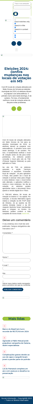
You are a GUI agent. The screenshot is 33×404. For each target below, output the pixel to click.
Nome (5, 257)
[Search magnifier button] (15, 14)
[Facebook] (13, 43)
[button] (16, 49)
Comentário (7, 233)
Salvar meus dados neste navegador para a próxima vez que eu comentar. (16, 284)
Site (3, 273)
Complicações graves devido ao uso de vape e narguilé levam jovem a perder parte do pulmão (16, 357)
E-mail (5, 265)
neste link (25, 213)
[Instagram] (19, 43)
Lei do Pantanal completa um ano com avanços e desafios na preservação (15, 371)
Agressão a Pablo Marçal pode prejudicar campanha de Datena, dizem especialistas (16, 343)
